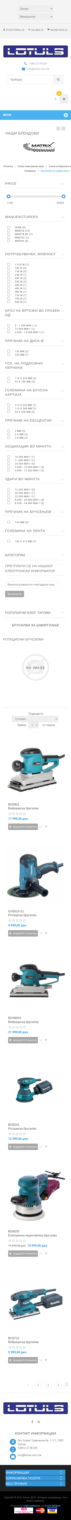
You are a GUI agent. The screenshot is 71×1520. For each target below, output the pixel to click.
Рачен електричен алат (31, 166)
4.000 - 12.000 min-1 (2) (29, 470)
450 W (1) (21, 288)
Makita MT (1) (24, 234)
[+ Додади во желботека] (46, 826)
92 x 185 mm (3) (25, 381)
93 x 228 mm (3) (25, 412)
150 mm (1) (22, 355)
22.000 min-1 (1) (25, 496)
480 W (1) (21, 292)
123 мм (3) (22, 522)
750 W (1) (21, 298)
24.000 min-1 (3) (25, 463)
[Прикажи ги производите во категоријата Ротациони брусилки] (35, 667)
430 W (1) (21, 285)
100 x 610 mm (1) (25, 541)
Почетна (8, 166)
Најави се (37, 30)
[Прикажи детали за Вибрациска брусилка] (35, 768)
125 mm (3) (22, 351)
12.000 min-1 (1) (25, 329)
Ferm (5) (20, 227)
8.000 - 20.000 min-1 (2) (29, 500)
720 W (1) (21, 295)
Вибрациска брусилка (23, 808)
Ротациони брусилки (23, 639)
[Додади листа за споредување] (40, 826)
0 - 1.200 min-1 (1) (26, 325)
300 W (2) (21, 278)
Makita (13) (22, 231)
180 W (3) (21, 268)
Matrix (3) (21, 241)
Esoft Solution (52, 1505)
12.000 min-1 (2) (25, 489)
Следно (66, 1384)
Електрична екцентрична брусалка (32, 1235)
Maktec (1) (22, 237)
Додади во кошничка (24, 826)
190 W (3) (21, 271)
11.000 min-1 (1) (25, 460)
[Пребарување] (58, 79)
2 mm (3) (20, 431)
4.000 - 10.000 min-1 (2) (29, 467)
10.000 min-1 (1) (25, 457)
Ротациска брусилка (22, 915)
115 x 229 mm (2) (25, 378)
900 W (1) (21, 302)
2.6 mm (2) (21, 434)
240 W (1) (21, 275)
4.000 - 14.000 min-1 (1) (29, 332)
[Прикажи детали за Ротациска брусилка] (35, 875)
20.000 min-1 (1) (25, 493)
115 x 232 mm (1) (25, 405)
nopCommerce (31, 1505)
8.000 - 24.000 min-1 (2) (29, 503)
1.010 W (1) (22, 264)
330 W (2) (21, 281)
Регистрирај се (15, 30)
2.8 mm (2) (21, 438)
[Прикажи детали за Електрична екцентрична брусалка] (35, 1195)
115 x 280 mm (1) (25, 408)
